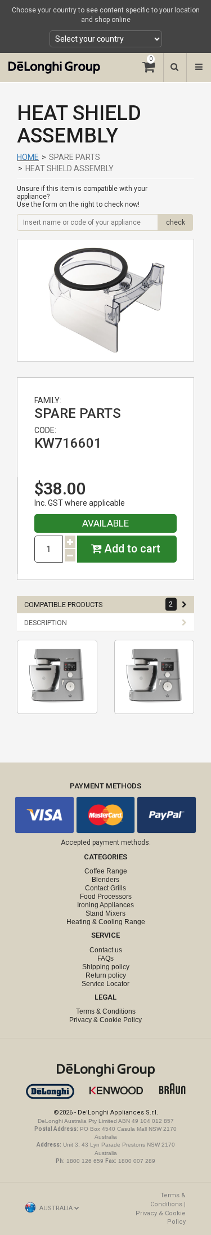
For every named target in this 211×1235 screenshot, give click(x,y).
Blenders (105, 880)
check (175, 222)
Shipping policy (105, 967)
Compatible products (98, 604)
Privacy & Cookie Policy (105, 1020)
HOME (28, 157)
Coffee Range (105, 871)
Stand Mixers (105, 913)
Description (45, 622)
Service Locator (105, 984)
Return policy (106, 975)
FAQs (105, 958)
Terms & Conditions (106, 1011)
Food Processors (106, 896)
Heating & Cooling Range (105, 922)
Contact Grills (105, 888)
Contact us (105, 950)
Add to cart (130, 548)
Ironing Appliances (105, 905)
